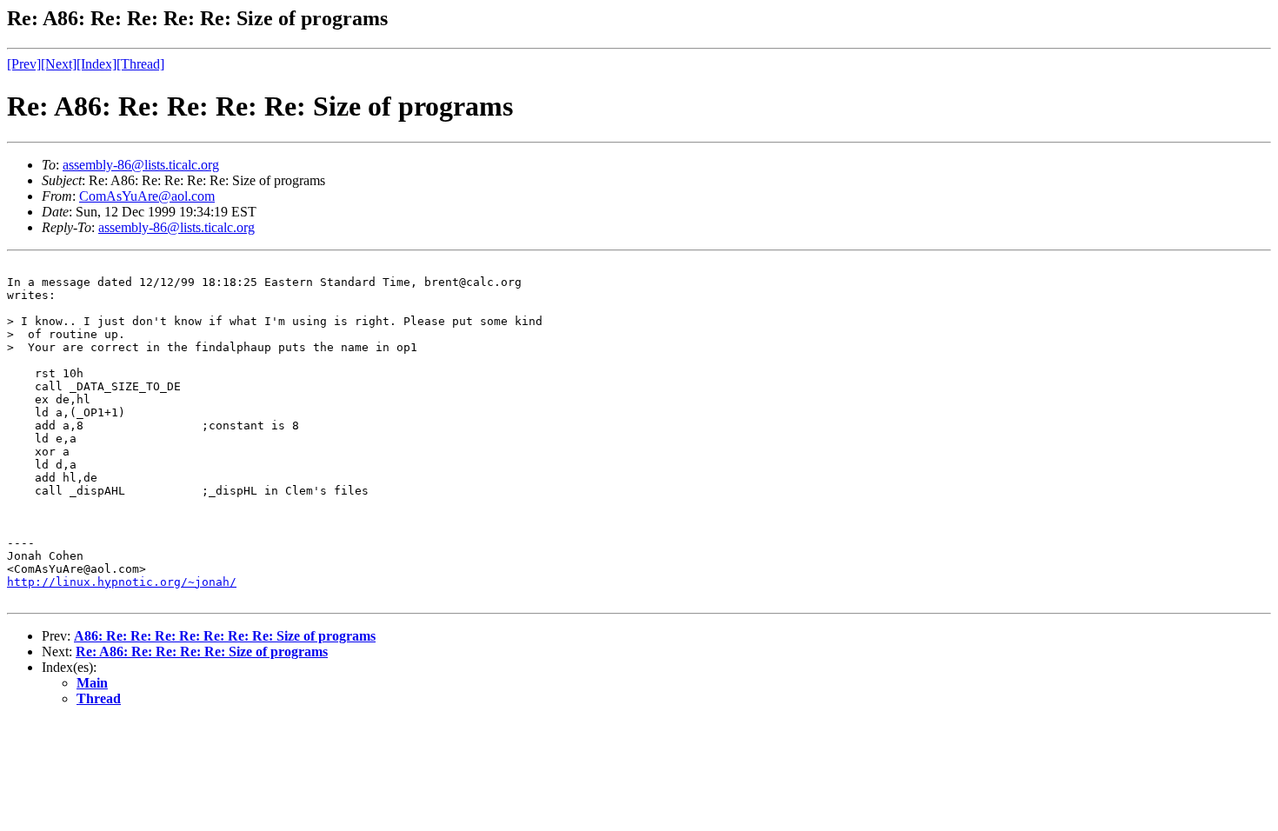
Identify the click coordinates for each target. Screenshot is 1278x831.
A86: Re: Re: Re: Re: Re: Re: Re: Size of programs (225, 635)
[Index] (96, 64)
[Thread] (140, 64)
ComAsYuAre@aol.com (147, 196)
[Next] (59, 64)
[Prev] (24, 64)
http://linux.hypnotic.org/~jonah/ (121, 581)
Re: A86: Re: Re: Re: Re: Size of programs (202, 651)
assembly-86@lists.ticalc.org (141, 164)
